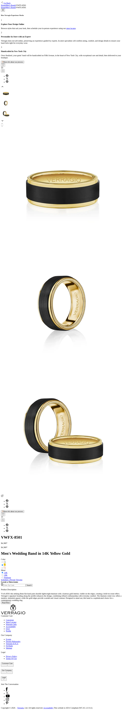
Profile (8, 631)
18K (5, 575)
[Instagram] (7, 700)
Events (8, 639)
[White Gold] (5, 562)
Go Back (7, 3)
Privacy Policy (11, 656)
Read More (6, 603)
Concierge (10, 620)
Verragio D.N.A (12, 644)
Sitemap (9, 648)
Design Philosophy (13, 641)
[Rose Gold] (5, 568)
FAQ (8, 629)
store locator (71, 28)
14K (5, 573)
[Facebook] (7, 690)
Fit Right (9, 646)
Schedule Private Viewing (11, 580)
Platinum (7, 578)
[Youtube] (8, 697)
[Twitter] (7, 693)
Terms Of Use (11, 659)
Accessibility (11, 627)
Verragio (20, 708)
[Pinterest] (7, 704)
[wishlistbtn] (3, 65)
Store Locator (11, 622)
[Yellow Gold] (5, 565)
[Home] (13, 614)
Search (29, 585)
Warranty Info (11, 624)
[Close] (3, 10)
